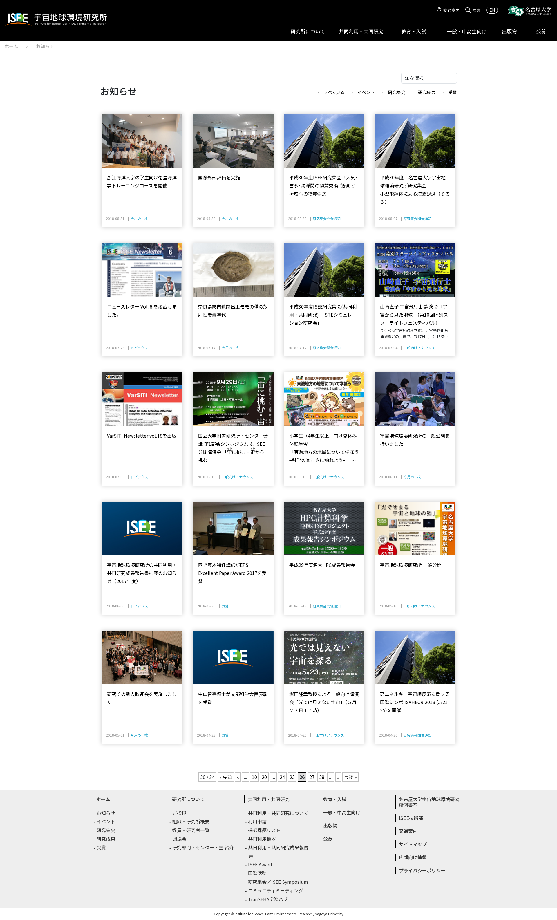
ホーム (11, 46)
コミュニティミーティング (276, 890)
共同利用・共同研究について (278, 812)
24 (282, 776)
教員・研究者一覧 (191, 830)
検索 (476, 10)
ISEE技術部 (411, 817)
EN (492, 10)
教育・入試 (414, 31)
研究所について (308, 31)
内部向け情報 (413, 857)
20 (264, 776)
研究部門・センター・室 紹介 (203, 847)
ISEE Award (260, 864)
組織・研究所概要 (191, 821)
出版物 (509, 31)
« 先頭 (225, 776)
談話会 (179, 838)
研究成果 (426, 92)
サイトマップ (413, 843)
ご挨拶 (179, 812)
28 (321, 776)
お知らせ (45, 46)
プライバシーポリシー (422, 870)
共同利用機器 (262, 838)
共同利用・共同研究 (361, 31)
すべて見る (334, 92)
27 (311, 776)
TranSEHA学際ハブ (268, 899)
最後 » (350, 776)
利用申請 (258, 821)
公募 (541, 31)
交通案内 (451, 10)
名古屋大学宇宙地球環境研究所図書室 (429, 801)
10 (254, 776)
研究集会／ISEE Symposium (278, 881)
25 (292, 776)
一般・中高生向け (467, 31)
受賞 (452, 92)
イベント (366, 92)
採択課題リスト (265, 830)
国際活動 (258, 873)
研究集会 (396, 92)
